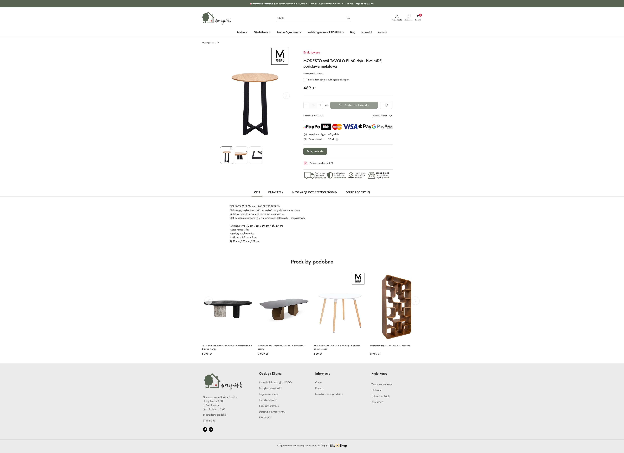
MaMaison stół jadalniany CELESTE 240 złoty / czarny (281, 347)
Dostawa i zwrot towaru (272, 412)
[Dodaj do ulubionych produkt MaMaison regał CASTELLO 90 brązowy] (418, 275)
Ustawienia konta (380, 396)
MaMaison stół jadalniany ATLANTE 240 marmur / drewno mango (227, 347)
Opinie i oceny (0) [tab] (358, 192)
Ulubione (376, 390)
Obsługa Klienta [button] (270, 373)
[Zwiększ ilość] (320, 105)
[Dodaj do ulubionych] (386, 105)
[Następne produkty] (415, 301)
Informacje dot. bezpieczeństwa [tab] (314, 192)
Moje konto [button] (379, 373)
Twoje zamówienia (381, 384)
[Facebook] (205, 429)
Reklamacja (265, 417)
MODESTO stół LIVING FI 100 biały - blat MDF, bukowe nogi (337, 347)
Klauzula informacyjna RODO (275, 382)
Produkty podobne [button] (312, 261)
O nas (318, 382)
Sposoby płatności (269, 406)
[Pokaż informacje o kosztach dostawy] (337, 139)
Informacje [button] (322, 373)
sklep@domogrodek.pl (215, 415)
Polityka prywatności (270, 388)
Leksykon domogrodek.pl (329, 394)
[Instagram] (211, 429)
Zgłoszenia (377, 402)
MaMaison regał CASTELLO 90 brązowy (390, 345)
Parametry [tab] (275, 192)
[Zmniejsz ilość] (306, 105)
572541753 (209, 420)
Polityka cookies (268, 400)
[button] (286, 96)
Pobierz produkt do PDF (321, 163)
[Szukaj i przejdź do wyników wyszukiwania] (348, 17)
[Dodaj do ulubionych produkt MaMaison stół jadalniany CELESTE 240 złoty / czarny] (306, 275)
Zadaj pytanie (315, 151)
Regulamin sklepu (269, 394)
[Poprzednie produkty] (209, 301)
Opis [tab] (257, 192)
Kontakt (319, 388)
